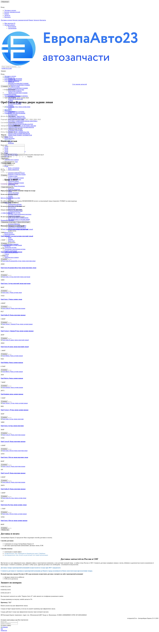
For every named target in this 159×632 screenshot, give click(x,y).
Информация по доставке (8, 222)
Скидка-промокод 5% (7, 187)
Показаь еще (5, 529)
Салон (6, 256)
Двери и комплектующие (18, 93)
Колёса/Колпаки (9, 138)
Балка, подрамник (13, 168)
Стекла (6, 254)
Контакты (5, 4)
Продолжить (4, 158)
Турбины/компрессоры (17, 118)
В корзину (4, 175)
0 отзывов (4, 183)
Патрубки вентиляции (16, 113)
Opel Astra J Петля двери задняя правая (14, 520)
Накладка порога (15, 91)
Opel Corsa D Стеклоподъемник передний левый (17, 236)
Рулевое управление (10, 251)
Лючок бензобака (13, 192)
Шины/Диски (8, 137)
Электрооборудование (11, 244)
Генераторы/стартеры (16, 111)
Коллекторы (12, 115)
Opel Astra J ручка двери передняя (12, 426)
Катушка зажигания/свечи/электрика (22, 121)
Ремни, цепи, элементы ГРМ (18, 132)
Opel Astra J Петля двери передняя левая (14, 457)
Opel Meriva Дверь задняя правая (12, 378)
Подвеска (7, 148)
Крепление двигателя (16, 116)
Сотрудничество (9, 78)
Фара (9, 237)
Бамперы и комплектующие (19, 85)
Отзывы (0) (8, 113)
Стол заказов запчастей (11, 81)
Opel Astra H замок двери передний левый (15, 346)
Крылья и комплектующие (18, 83)
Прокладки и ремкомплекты (19, 133)
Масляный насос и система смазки (22, 126)
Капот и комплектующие (18, 88)
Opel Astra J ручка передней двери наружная (15, 283)
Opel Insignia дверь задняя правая (12, 394)
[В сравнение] (3, 168)
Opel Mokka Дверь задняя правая (12, 362)
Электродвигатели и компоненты (21, 127)
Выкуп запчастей (9, 79)
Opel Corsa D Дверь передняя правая (13, 441)
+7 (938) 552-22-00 (6, 213)
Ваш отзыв (4, 153)
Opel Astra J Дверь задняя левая (11, 299)
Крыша (10, 105)
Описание (7, 110)
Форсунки (11, 241)
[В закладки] (1, 168)
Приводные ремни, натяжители (20, 135)
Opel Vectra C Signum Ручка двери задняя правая (17, 331)
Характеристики (9, 111)
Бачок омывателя (13, 169)
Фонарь (11, 143)
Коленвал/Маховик (15, 130)
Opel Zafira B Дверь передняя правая (13, 315)
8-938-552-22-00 (7, 68)
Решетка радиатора (15, 99)
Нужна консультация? (24, 222)
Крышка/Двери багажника (16, 186)
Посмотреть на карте (7, 220)
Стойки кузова (14, 86)
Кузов (6, 166)
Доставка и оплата (10, 10)
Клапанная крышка (15, 122)
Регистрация (12, 26)
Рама (10, 108)
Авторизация (12, 28)
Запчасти (7, 15)
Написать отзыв (13, 183)
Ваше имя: (4, 145)
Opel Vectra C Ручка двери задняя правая (14, 410)
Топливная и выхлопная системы (14, 249)
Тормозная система (10, 247)
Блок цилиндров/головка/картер (20, 124)
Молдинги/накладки (16, 89)
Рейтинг (3, 156)
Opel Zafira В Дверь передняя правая (13, 489)
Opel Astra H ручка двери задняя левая (14, 505)
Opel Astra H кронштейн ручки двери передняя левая (18, 268)
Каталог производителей (12, 12)
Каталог (3, 71)
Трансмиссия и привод (11, 159)
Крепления (12, 94)
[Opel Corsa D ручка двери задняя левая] (17, 107)
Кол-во (3, 170)
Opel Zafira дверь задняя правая (11, 252)
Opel (16, 161)
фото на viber (16, 198)
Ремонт (6, 13)
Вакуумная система (14, 212)
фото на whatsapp (6, 198)
